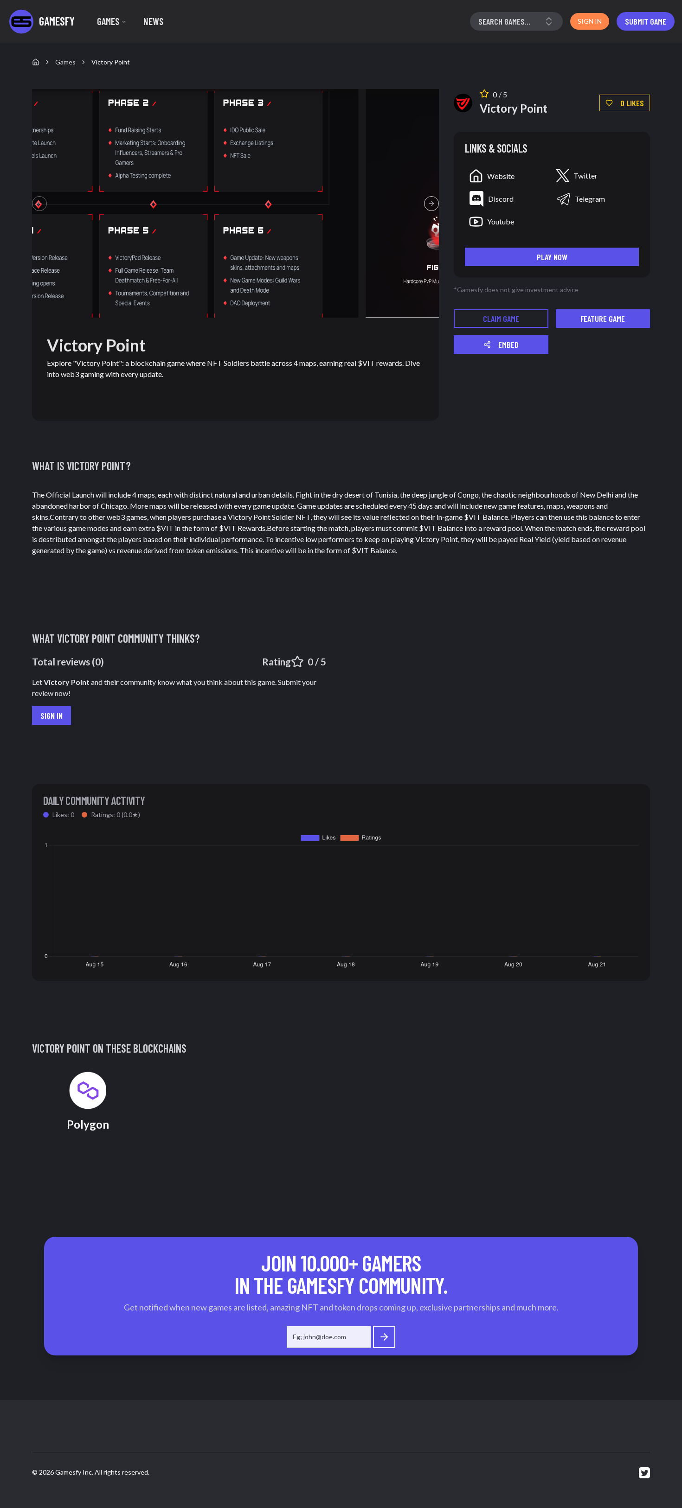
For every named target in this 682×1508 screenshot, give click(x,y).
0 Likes (632, 103)
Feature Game (602, 318)
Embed (508, 344)
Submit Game (645, 21)
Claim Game (501, 318)
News (153, 21)
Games (108, 21)
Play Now (552, 257)
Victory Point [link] (110, 62)
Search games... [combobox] (504, 21)
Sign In (51, 715)
